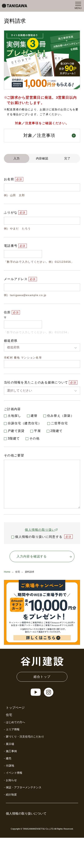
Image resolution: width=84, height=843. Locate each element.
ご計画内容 (12, 409)
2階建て (56, 430)
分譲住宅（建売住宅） (24, 423)
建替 (34, 415)
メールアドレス (16, 279)
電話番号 (10, 245)
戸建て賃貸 (16, 430)
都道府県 (10, 340)
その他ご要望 (14, 455)
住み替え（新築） (60, 415)
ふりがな (10, 212)
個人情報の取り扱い (40, 529)
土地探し (14, 415)
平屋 (37, 430)
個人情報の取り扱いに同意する (38, 536)
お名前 (9, 179)
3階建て (14, 438)
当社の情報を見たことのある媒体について (36, 382)
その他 (34, 438)
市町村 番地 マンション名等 (23, 357)
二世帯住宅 (59, 423)
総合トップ (42, 676)
